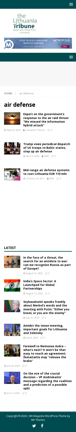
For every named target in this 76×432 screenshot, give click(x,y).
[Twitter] (34, 426)
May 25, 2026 (13, 129)
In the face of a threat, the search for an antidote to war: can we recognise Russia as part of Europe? (47, 263)
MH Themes (38, 420)
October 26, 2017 (35, 178)
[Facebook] (42, 426)
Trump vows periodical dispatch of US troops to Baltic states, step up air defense (46, 147)
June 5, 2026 (13, 393)
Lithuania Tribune (35, 129)
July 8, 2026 (32, 337)
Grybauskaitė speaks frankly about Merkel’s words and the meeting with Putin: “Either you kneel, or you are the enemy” (46, 307)
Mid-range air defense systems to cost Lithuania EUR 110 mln (46, 172)
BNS (46, 156)
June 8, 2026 (13, 365)
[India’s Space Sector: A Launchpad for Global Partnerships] (12, 285)
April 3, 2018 (32, 156)
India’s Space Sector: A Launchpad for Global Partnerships (39, 284)
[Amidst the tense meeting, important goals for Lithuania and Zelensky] (12, 330)
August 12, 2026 (34, 273)
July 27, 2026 (32, 317)
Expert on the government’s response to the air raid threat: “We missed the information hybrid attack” (46, 119)
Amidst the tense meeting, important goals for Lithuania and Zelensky (45, 329)
